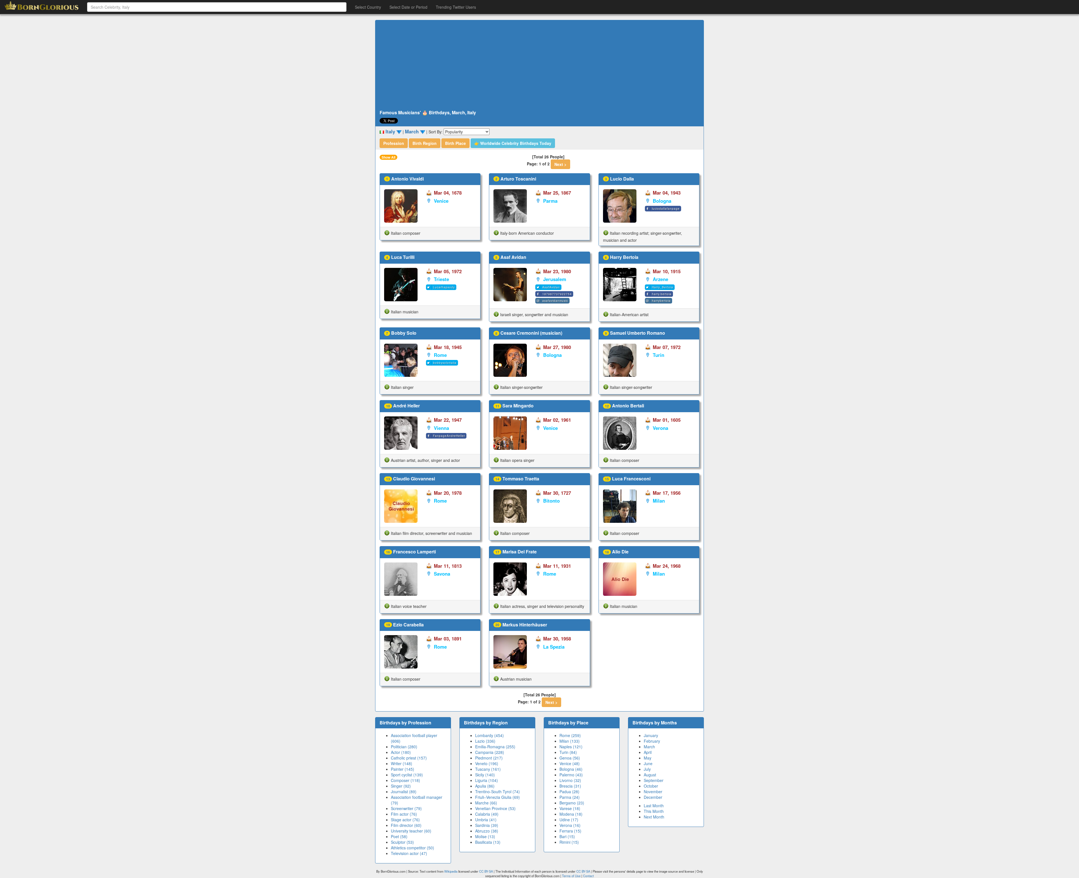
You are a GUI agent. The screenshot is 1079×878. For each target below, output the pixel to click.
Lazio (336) (485, 741)
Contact (588, 876)
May (647, 758)
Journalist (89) (403, 791)
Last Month (654, 805)
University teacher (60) (411, 831)
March (649, 746)
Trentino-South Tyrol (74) (497, 791)
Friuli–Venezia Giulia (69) (497, 797)
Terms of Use (571, 876)
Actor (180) (401, 752)
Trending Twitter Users (456, 7)
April (648, 752)
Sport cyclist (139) (407, 774)
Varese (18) (569, 808)
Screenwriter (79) (406, 808)
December (653, 797)
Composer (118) (405, 780)
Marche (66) (486, 803)
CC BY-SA (486, 871)
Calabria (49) (486, 814)
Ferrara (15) (570, 831)
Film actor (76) (404, 814)
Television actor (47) (409, 853)
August (650, 774)
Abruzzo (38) (486, 831)
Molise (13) (485, 836)
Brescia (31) (570, 786)
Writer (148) (401, 763)
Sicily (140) (485, 774)
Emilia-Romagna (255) (495, 746)
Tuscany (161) (488, 769)
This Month (654, 811)
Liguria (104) (486, 780)
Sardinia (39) (486, 825)
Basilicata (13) (487, 842)
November (653, 791)
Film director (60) (406, 825)
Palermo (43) (571, 774)
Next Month (654, 817)
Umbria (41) (486, 819)
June (648, 763)
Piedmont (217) (489, 758)
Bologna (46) (570, 769)
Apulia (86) (485, 786)
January (651, 735)
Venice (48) (569, 763)
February (652, 741)
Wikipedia (450, 871)
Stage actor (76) (405, 819)
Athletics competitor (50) (412, 847)
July (647, 769)
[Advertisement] (539, 65)
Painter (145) (402, 769)
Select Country (368, 7)
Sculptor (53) (402, 842)
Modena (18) (570, 814)
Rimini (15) (569, 842)
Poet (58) (399, 836)
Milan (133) (569, 741)
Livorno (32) (570, 780)
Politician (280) (404, 746)
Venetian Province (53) (495, 808)
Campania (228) (489, 752)
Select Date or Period (408, 7)
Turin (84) (568, 752)
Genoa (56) (569, 758)
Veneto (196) (486, 763)
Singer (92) (401, 786)
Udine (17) (568, 819)
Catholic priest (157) (409, 758)
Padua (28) (569, 791)
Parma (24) (569, 797)
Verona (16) (570, 825)
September (653, 780)
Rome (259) (570, 735)
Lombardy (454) (489, 735)
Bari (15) (567, 836)
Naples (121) (570, 746)
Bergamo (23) (571, 803)
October (651, 786)
